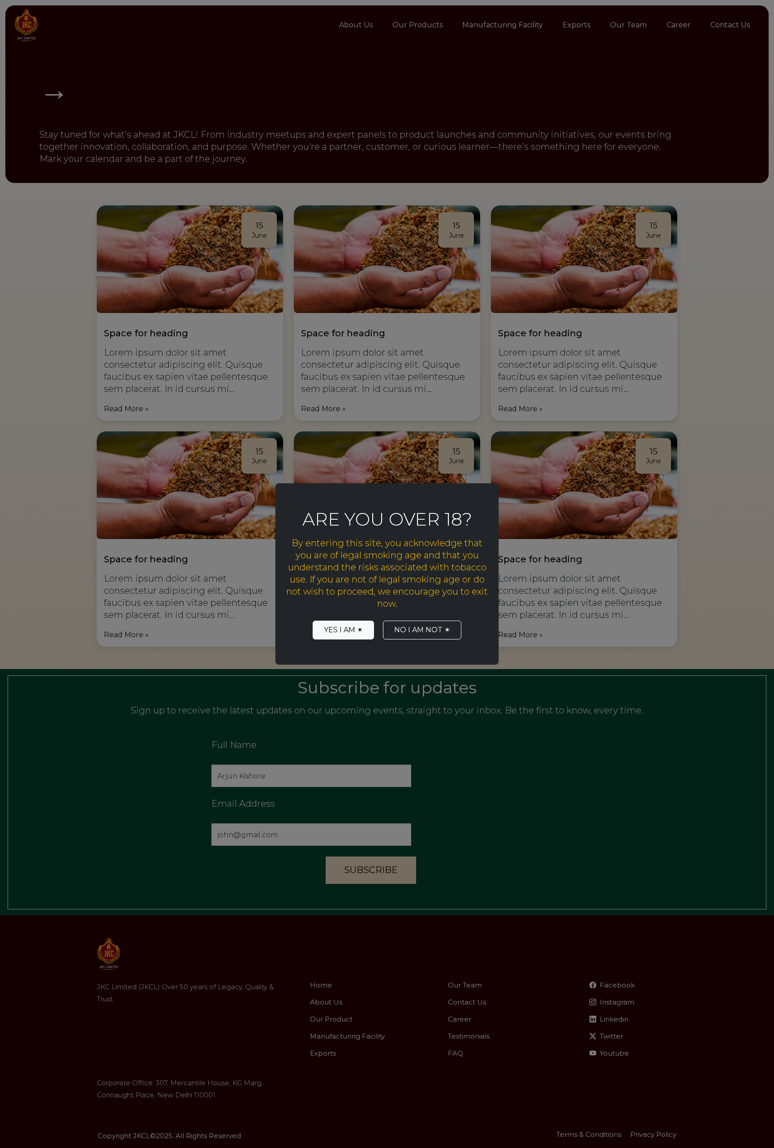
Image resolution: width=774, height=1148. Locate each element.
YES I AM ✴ (343, 630)
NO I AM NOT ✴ (422, 630)
